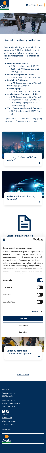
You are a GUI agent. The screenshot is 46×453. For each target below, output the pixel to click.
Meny (41, 5)
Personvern (6, 430)
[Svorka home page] (4, 5)
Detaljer (35, 311)
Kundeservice (7, 418)
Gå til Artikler (23, 374)
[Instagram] (8, 411)
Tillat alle (23, 318)
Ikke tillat (23, 332)
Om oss (5, 414)
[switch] (40, 287)
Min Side (32, 5)
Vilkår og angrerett (9, 421)
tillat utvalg (23, 325)
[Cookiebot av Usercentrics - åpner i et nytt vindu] (33, 239)
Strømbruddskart (8, 424)
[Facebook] (4, 411)
